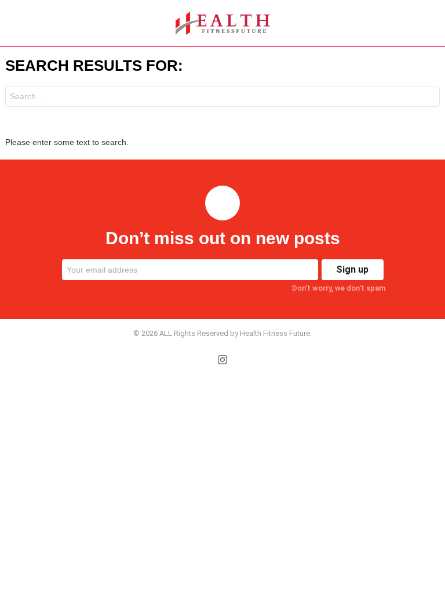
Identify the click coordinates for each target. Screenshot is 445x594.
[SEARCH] (433, 23)
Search (428, 98)
